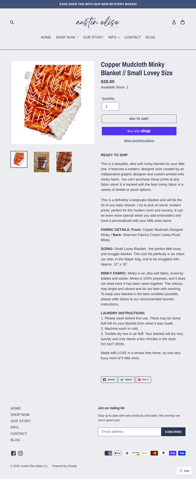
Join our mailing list (111, 408)
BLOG (150, 37)
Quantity (108, 98)
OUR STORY (93, 37)
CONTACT (132, 37)
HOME (46, 37)
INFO (113, 37)
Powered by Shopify (64, 466)
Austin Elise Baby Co (34, 466)
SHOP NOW (66, 37)
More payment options (139, 140)
